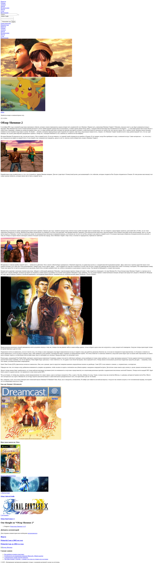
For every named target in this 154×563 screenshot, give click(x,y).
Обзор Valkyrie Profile (7, 496)
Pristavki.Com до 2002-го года (12, 544)
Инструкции (4, 12)
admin (2, 112)
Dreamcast (4, 476)
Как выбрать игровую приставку (14, 554)
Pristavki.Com (5, 25)
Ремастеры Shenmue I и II (18, 526)
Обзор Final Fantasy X (8, 519)
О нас (2, 11)
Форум (3, 9)
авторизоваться (32, 533)
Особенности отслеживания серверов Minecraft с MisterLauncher (23, 556)
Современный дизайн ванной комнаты (16, 557)
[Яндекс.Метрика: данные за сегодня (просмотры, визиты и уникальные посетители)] (6, 547)
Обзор (14, 476)
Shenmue (9, 476)
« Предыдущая (5, 493)
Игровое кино (5, 8)
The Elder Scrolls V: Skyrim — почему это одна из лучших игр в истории (26, 559)
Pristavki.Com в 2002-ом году (12, 540)
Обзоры (3, 3)
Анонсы (3, 4)
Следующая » (5, 515)
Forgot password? (6, 23)
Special (3, 6)
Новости (3, 1)
